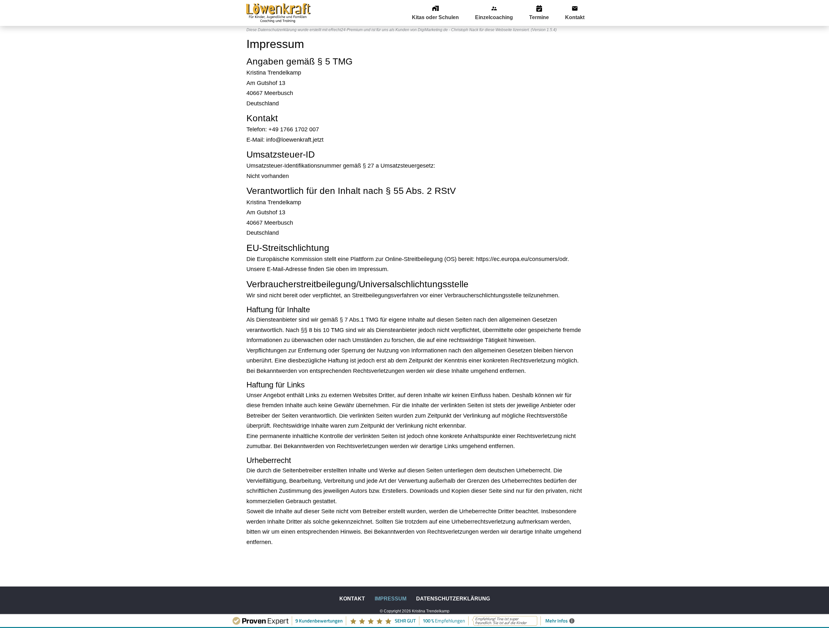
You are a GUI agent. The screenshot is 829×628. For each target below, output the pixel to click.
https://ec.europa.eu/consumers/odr (521, 259)
